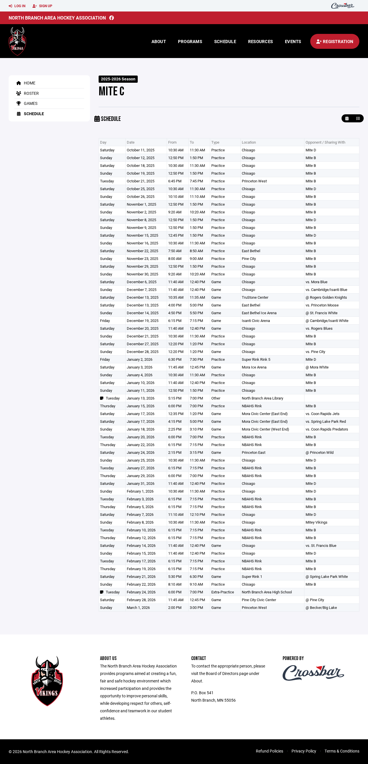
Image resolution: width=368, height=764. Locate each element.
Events (293, 41)
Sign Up (45, 5)
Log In (19, 5)
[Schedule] (358, 118)
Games (30, 103)
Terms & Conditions (342, 751)
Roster (31, 93)
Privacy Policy (304, 751)
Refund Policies (269, 751)
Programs (190, 41)
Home (29, 83)
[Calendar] (347, 118)
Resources (260, 41)
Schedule (225, 41)
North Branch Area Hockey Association (57, 18)
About (159, 41)
